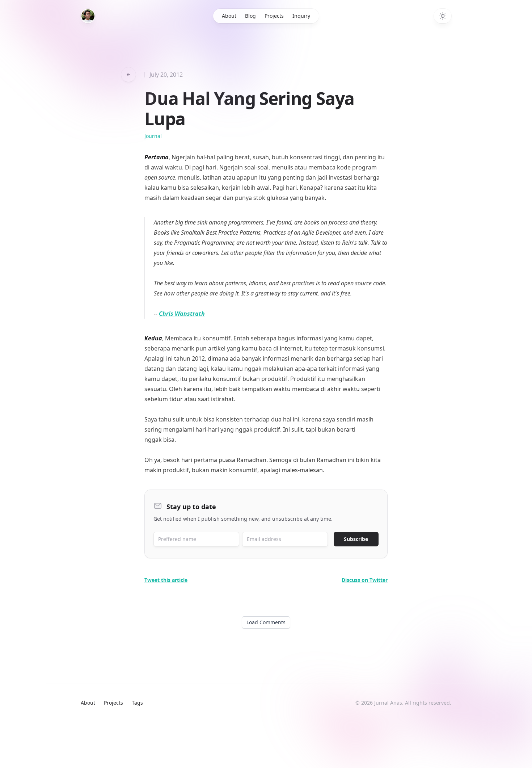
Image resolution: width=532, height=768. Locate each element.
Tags (137, 702)
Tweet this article (165, 579)
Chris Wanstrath (182, 314)
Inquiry (301, 15)
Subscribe (356, 539)
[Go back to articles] (128, 74)
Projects (274, 15)
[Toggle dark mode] (442, 16)
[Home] (87, 15)
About (229, 15)
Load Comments (266, 622)
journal (153, 136)
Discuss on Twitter (365, 579)
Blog (250, 15)
